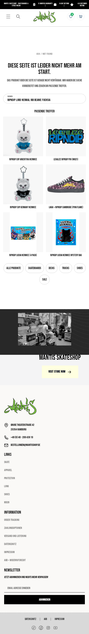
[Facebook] (41, 628)
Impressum (9, 552)
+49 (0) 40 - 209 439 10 (22, 437)
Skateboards (34, 268)
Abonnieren (44, 599)
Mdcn (6, 502)
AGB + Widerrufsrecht (15, 560)
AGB (45, 619)
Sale (44, 279)
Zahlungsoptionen (13, 528)
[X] (48, 628)
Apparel (8, 470)
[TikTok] (34, 628)
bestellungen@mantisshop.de (25, 445)
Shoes (80, 268)
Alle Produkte (13, 268)
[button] (8, 16)
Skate (7, 462)
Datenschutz (10, 544)
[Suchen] (18, 16)
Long (6, 486)
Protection (9, 478)
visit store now (56, 372)
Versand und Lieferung (15, 536)
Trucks (65, 268)
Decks (52, 268)
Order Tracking (11, 520)
